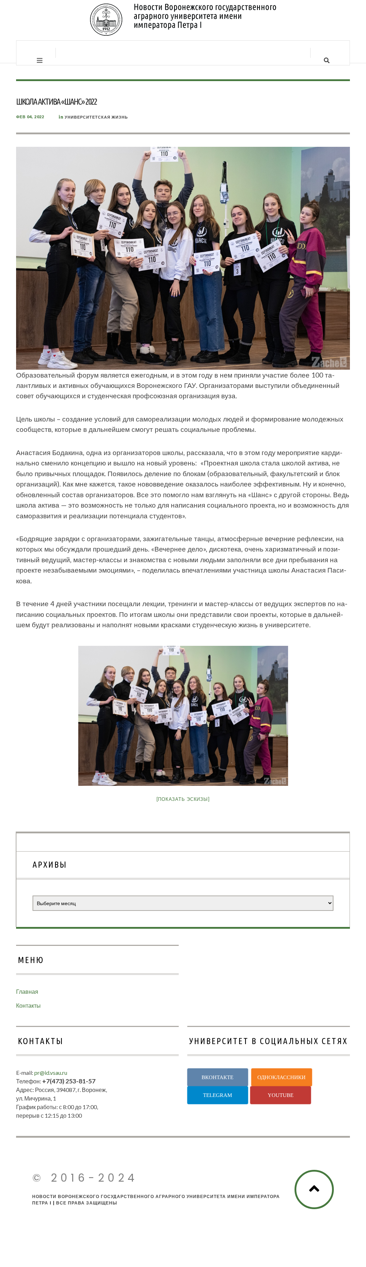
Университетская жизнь (96, 117)
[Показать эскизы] (183, 799)
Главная (27, 991)
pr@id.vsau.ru (50, 1072)
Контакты (28, 1005)
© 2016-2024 (85, 1178)
